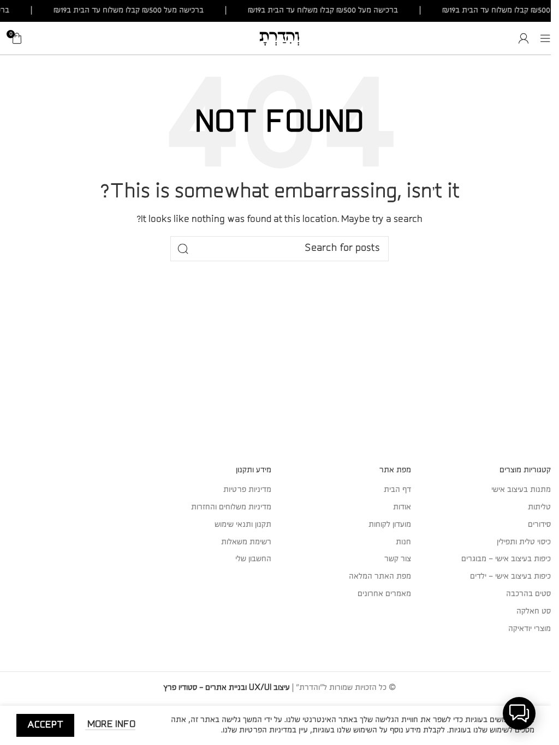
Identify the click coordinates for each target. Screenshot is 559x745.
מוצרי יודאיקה (529, 628)
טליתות (539, 507)
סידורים (539, 524)
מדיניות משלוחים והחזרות (231, 507)
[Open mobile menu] (545, 38)
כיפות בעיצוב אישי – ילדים (510, 576)
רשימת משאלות (246, 542)
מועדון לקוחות (389, 524)
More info (110, 724)
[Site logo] (279, 37)
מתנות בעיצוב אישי (521, 489)
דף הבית (397, 489)
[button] (519, 713)
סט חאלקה (533, 611)
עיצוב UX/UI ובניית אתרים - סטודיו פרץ (226, 687)
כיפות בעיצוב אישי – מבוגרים (506, 559)
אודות (402, 507)
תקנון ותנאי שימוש (243, 524)
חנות (403, 542)
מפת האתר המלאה (380, 576)
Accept (45, 725)
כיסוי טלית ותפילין (524, 542)
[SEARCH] (182, 248)
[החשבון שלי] (523, 38)
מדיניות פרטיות (247, 489)
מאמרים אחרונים (384, 594)
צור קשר (397, 559)
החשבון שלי (253, 559)
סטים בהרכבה (528, 594)
